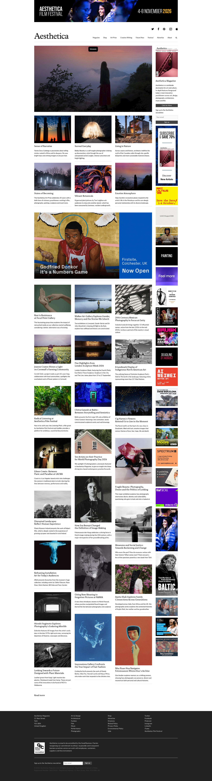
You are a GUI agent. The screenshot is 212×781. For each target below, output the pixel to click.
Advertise (160, 38)
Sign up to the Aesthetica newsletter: (47, 763)
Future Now (140, 38)
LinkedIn (148, 726)
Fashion (74, 721)
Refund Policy (113, 724)
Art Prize (113, 38)
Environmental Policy (115, 729)
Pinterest (148, 721)
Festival (150, 38)
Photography (75, 731)
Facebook (148, 718)
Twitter (147, 716)
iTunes (147, 729)
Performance (75, 729)
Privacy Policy (113, 726)
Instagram (148, 724)
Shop (105, 38)
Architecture (75, 718)
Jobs (109, 731)
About (170, 38)
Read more (39, 695)
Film (72, 724)
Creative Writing (126, 38)
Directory (111, 721)
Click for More (167, 105)
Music (73, 726)
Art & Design (75, 716)
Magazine (96, 38)
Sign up (166, 122)
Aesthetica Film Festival (153, 731)
